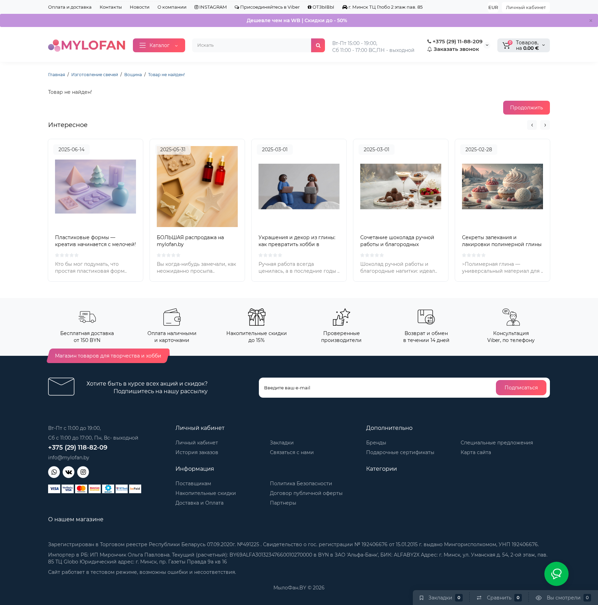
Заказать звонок (455, 49)
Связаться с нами (292, 452)
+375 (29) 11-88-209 (456, 41)
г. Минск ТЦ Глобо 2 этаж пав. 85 (385, 7)
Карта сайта (476, 452)
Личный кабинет (526, 7)
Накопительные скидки (205, 493)
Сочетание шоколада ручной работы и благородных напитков (397, 244)
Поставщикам (193, 483)
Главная (56, 74)
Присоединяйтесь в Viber (269, 7)
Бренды (376, 443)
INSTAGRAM (212, 7)
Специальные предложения (497, 443)
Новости (140, 7)
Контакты (111, 7)
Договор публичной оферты (306, 493)
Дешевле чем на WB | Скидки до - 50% (297, 20)
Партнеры (283, 503)
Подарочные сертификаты (400, 452)
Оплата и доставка (70, 7)
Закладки (282, 443)
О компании (172, 7)
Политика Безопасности (301, 483)
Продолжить (526, 108)
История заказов (196, 452)
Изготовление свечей (94, 74)
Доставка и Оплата (199, 503)
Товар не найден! (166, 74)
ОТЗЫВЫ (322, 7)
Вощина (133, 74)
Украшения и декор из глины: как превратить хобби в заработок (297, 244)
